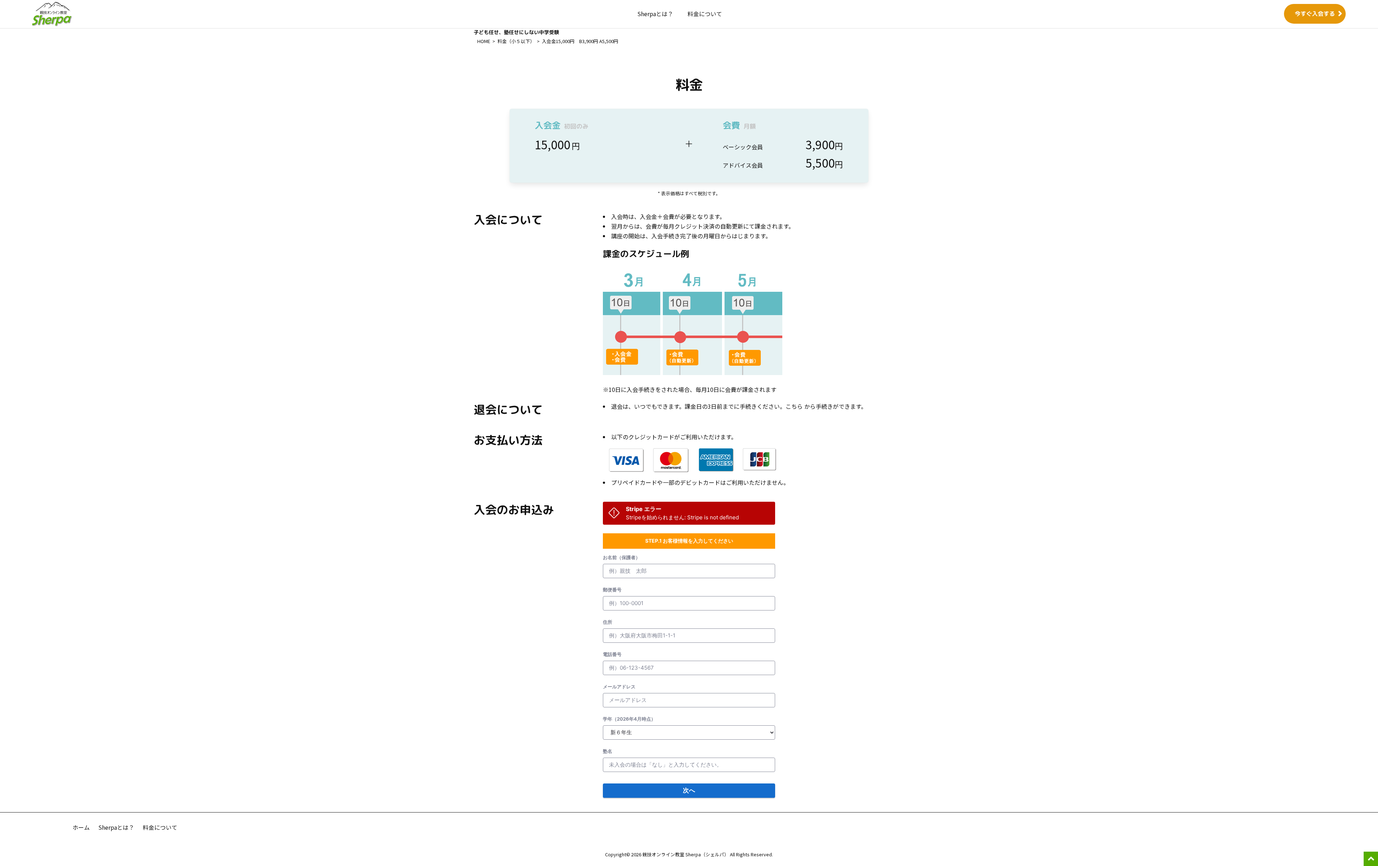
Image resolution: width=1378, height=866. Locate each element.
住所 (607, 622)
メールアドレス (619, 686)
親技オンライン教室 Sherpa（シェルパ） (686, 854)
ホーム (81, 827)
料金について (705, 13)
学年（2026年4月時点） (629, 719)
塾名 (607, 751)
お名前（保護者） (621, 557)
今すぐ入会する (1315, 14)
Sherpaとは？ (655, 13)
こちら (794, 406)
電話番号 (612, 654)
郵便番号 (612, 590)
